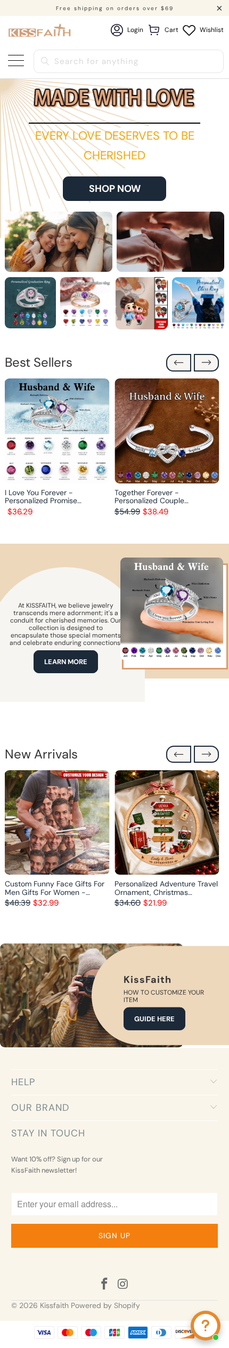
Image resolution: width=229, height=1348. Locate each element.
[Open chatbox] (205, 1326)
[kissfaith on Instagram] (124, 1285)
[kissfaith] (40, 30)
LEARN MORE (65, 661)
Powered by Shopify (105, 1305)
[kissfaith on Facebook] (105, 1285)
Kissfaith (54, 1305)
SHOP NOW (115, 188)
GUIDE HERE (154, 1018)
